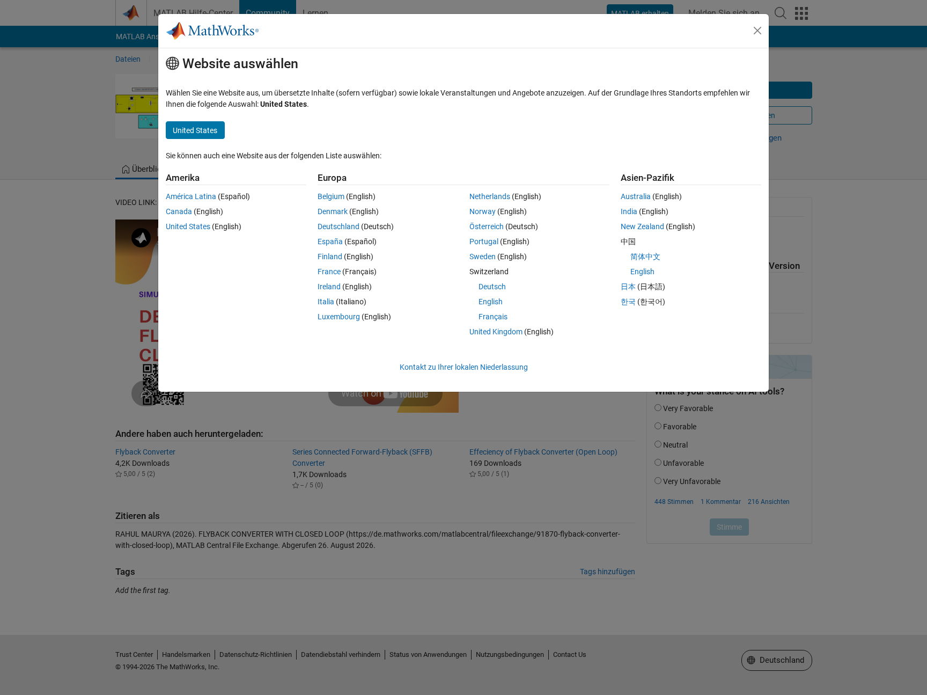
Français (493, 316)
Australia (636, 196)
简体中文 (645, 256)
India (629, 211)
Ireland (329, 286)
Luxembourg (339, 316)
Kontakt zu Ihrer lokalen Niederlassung (464, 367)
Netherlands (489, 196)
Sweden (482, 256)
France (329, 271)
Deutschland (338, 226)
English (491, 301)
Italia (326, 301)
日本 (628, 286)
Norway (482, 211)
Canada (179, 211)
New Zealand (642, 226)
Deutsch (492, 286)
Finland (330, 256)
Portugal (483, 241)
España (330, 241)
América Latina (191, 196)
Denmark (333, 211)
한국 (628, 301)
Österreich (486, 226)
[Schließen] (757, 30)
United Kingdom (496, 331)
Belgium (331, 196)
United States (188, 226)
